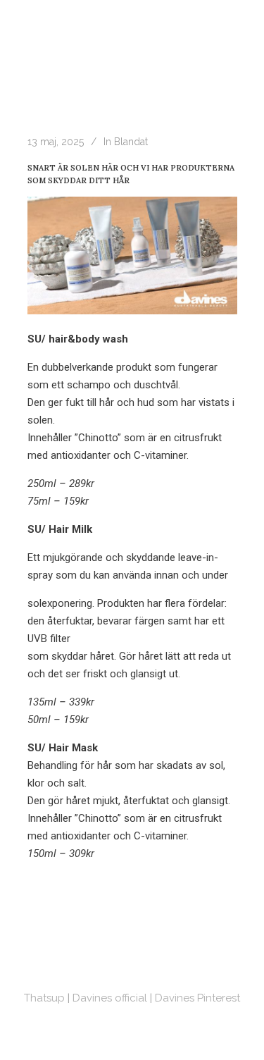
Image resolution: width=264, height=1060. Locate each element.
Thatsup (44, 998)
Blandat (131, 141)
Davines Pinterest (197, 998)
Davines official (110, 998)
